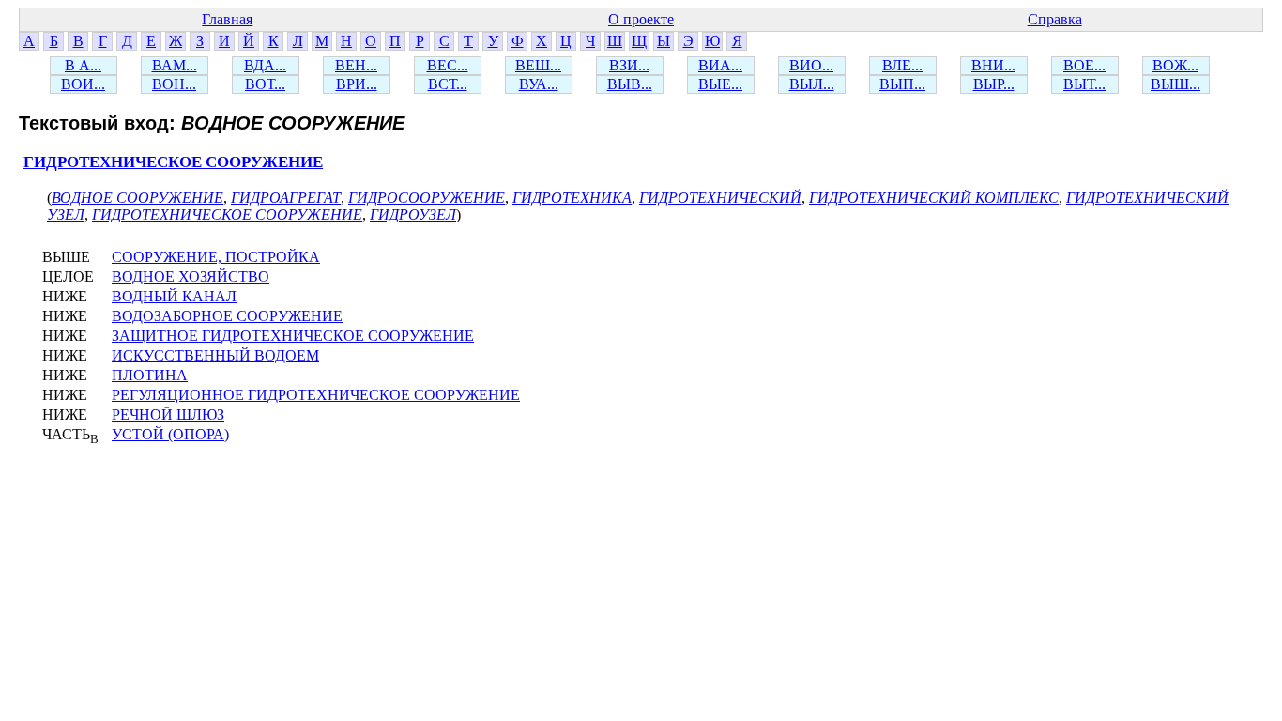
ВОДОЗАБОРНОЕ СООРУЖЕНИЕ (227, 316)
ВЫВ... (629, 84)
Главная (227, 19)
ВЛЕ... (902, 65)
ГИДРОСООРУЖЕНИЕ (426, 198)
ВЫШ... (1175, 84)
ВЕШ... (538, 65)
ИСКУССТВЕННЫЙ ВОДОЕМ (215, 355)
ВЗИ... (629, 65)
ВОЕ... (1084, 65)
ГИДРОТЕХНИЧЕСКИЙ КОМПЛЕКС (934, 198)
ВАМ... (174, 65)
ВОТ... (265, 84)
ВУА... (538, 84)
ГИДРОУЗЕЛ (413, 214)
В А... (83, 65)
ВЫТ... (1084, 84)
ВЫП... (902, 84)
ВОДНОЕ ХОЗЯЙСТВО (190, 276)
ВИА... (720, 65)
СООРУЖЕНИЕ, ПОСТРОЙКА (216, 257)
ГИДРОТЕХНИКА (572, 198)
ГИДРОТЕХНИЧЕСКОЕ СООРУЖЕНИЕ (173, 162)
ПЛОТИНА (150, 375)
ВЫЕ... (720, 84)
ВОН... (174, 84)
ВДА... (265, 65)
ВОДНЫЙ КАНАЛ (174, 296)
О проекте (641, 19)
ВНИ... (993, 65)
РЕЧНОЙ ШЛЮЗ (168, 414)
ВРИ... (356, 84)
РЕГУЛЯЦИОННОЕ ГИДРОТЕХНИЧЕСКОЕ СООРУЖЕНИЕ (316, 395)
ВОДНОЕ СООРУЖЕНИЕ (137, 198)
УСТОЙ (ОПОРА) (170, 434)
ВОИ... (83, 84)
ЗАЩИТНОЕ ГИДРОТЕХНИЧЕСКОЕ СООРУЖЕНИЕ (293, 336)
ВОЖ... (1175, 65)
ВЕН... (356, 65)
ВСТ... (447, 84)
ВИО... (811, 65)
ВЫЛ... (811, 84)
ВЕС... (447, 65)
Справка (1055, 19)
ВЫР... (994, 84)
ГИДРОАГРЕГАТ (286, 198)
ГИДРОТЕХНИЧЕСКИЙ (720, 198)
